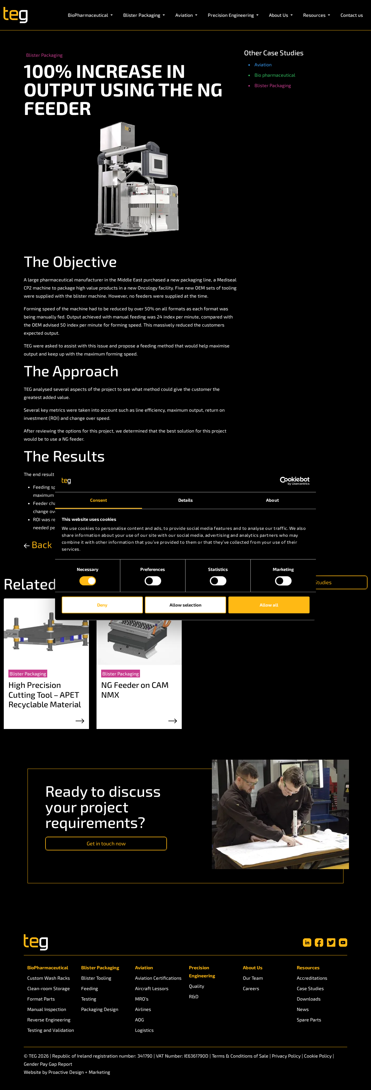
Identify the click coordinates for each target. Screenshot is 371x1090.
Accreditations (312, 978)
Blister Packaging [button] (142, 15)
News (303, 1009)
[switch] (153, 580)
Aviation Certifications (158, 978)
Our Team (253, 978)
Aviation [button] (184, 15)
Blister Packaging (272, 85)
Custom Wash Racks (48, 978)
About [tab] (272, 500)
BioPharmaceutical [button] (88, 15)
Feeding (89, 988)
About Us (253, 967)
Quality (196, 986)
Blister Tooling (96, 978)
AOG (139, 1019)
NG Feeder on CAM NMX (135, 689)
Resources (308, 967)
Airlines (143, 1009)
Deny (102, 605)
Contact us (352, 15)
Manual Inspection (46, 1009)
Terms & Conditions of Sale (240, 1055)
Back (41, 544)
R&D (194, 996)
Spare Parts (309, 1019)
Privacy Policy (286, 1055)
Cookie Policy (318, 1055)
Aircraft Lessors (151, 988)
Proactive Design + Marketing (79, 1072)
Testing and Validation (50, 1030)
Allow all (269, 605)
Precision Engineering (202, 971)
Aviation (263, 64)
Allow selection (185, 605)
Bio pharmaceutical (274, 75)
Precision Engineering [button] (231, 15)
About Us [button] (279, 15)
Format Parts (41, 998)
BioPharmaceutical (47, 967)
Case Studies (310, 988)
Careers (251, 988)
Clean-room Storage (48, 988)
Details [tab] (185, 500)
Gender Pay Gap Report (48, 1064)
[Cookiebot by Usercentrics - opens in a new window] (284, 481)
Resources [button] (315, 15)
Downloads (309, 998)
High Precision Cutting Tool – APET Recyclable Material (44, 694)
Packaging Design (99, 1009)
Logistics (144, 1030)
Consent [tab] (98, 500)
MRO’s (141, 998)
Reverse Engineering (48, 1019)
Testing (88, 998)
